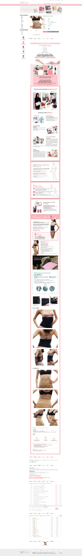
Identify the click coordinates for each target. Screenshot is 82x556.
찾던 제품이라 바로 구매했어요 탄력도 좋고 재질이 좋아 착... (39, 491)
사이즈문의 (34, 533)
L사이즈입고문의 (35, 531)
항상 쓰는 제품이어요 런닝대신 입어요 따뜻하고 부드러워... (39, 492)
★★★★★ (41, 510)
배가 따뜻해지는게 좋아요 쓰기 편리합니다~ (38, 499)
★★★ (35, 510)
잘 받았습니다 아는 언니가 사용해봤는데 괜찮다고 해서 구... (39, 487)
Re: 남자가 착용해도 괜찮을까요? (38, 536)
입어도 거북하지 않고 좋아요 (36, 500)
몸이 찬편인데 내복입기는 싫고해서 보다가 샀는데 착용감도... (39, 504)
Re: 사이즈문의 (36, 534)
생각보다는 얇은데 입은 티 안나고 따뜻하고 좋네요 (38, 488)
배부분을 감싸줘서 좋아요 (36, 495)
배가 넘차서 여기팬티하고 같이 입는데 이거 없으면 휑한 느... (39, 496)
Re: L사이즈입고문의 (37, 532)
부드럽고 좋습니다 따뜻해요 (36, 503)
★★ (33, 510)
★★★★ (38, 510)
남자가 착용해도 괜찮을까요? (36, 535)
